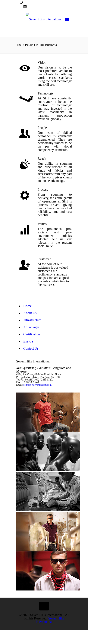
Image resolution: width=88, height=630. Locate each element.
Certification (31, 334)
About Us (30, 313)
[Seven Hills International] (44, 23)
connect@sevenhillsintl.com (47, 6)
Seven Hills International (50, 620)
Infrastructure (32, 320)
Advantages (31, 327)
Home (27, 306)
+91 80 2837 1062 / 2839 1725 (46, 3)
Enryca (28, 341)
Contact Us (30, 348)
